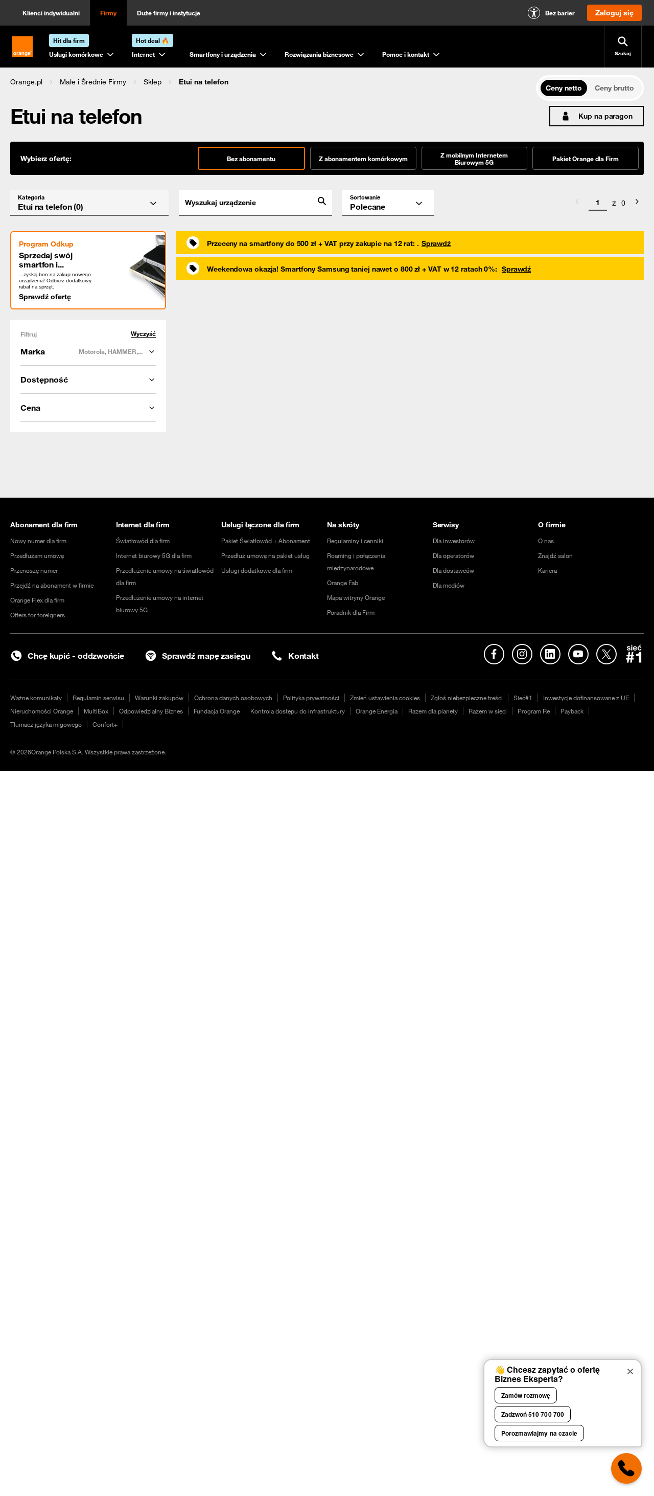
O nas (546, 541)
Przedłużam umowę (37, 555)
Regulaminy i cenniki (355, 541)
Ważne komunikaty (36, 698)
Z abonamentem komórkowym (363, 158)
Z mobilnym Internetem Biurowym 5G (474, 158)
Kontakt (303, 656)
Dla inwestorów (454, 541)
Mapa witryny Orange (356, 597)
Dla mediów (448, 585)
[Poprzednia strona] (576, 203)
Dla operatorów (453, 555)
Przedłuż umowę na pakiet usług (265, 555)
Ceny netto (564, 88)
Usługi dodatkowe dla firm (256, 570)
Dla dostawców (453, 570)
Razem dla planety (433, 711)
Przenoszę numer (34, 570)
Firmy (108, 13)
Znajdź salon (555, 555)
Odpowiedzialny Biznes (151, 711)
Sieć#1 (522, 698)
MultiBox (96, 711)
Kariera (547, 570)
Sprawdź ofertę (45, 297)
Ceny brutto (614, 88)
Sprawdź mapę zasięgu (206, 656)
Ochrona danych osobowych (233, 698)
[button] (26, 82)
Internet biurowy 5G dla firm (154, 555)
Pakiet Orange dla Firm (585, 158)
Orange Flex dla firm (37, 600)
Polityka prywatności (311, 698)
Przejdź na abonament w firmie (52, 585)
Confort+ (105, 724)
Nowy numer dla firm (38, 541)
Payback (571, 711)
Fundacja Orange (217, 711)
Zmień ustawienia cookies (385, 698)
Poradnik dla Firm (351, 612)
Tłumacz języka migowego (46, 724)
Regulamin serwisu (98, 698)
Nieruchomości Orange (41, 711)
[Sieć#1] (634, 653)
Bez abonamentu (251, 158)
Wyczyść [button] (143, 334)
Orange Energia (377, 711)
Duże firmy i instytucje (168, 13)
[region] (273, 81)
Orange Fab (342, 582)
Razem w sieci (488, 711)
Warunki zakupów (159, 698)
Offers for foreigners (37, 615)
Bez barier (560, 13)
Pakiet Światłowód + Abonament (265, 541)
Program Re (534, 711)
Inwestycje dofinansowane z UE (586, 698)
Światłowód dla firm (143, 541)
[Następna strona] (637, 203)
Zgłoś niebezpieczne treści (467, 698)
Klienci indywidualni (51, 13)
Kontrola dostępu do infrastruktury (297, 711)
